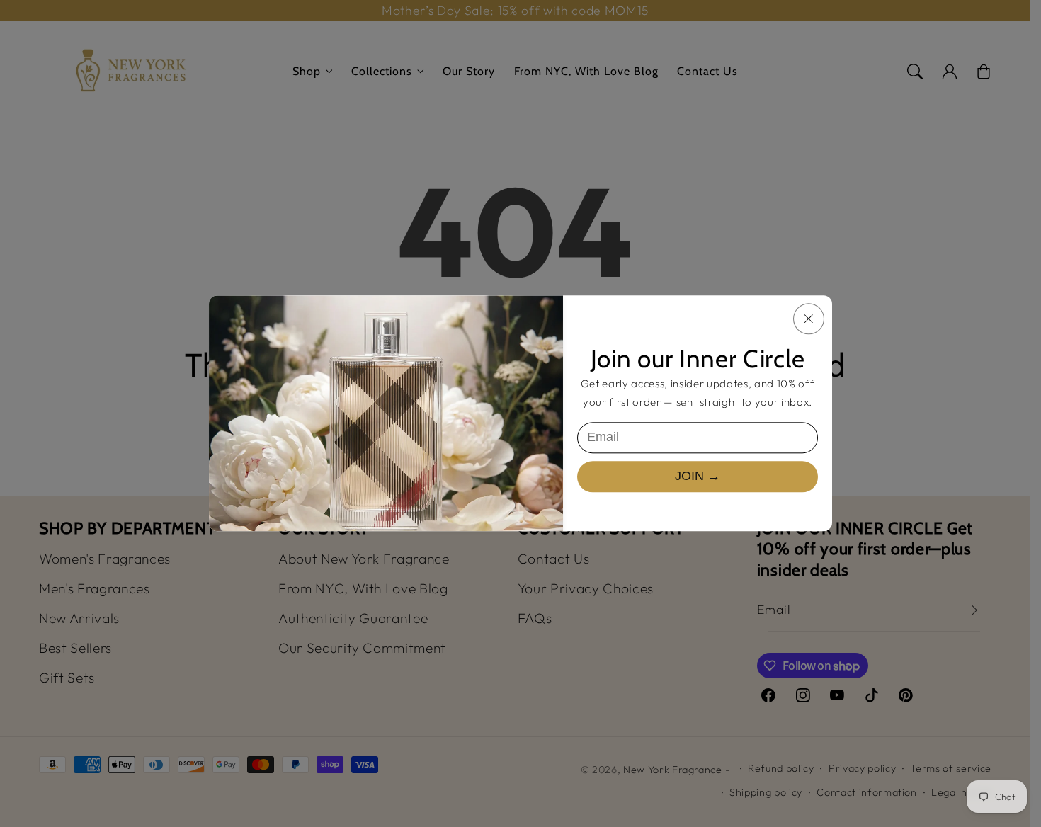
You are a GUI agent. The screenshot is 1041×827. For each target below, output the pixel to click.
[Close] (808, 318)
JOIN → (697, 476)
